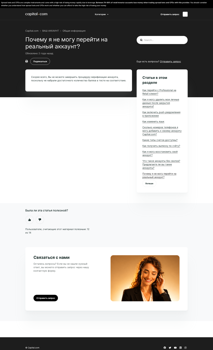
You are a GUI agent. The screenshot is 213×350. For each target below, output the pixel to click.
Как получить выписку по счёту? (161, 145)
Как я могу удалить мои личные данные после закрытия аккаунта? (160, 103)
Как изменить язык (153, 121)
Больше (149, 183)
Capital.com (32, 30)
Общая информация (74, 30)
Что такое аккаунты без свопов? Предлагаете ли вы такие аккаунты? (161, 164)
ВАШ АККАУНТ (50, 30)
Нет (40, 220)
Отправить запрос (170, 14)
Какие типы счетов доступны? (160, 140)
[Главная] (36, 14)
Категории (100, 14)
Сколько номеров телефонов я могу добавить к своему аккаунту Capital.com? (162, 131)
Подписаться (40, 61)
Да (29, 220)
